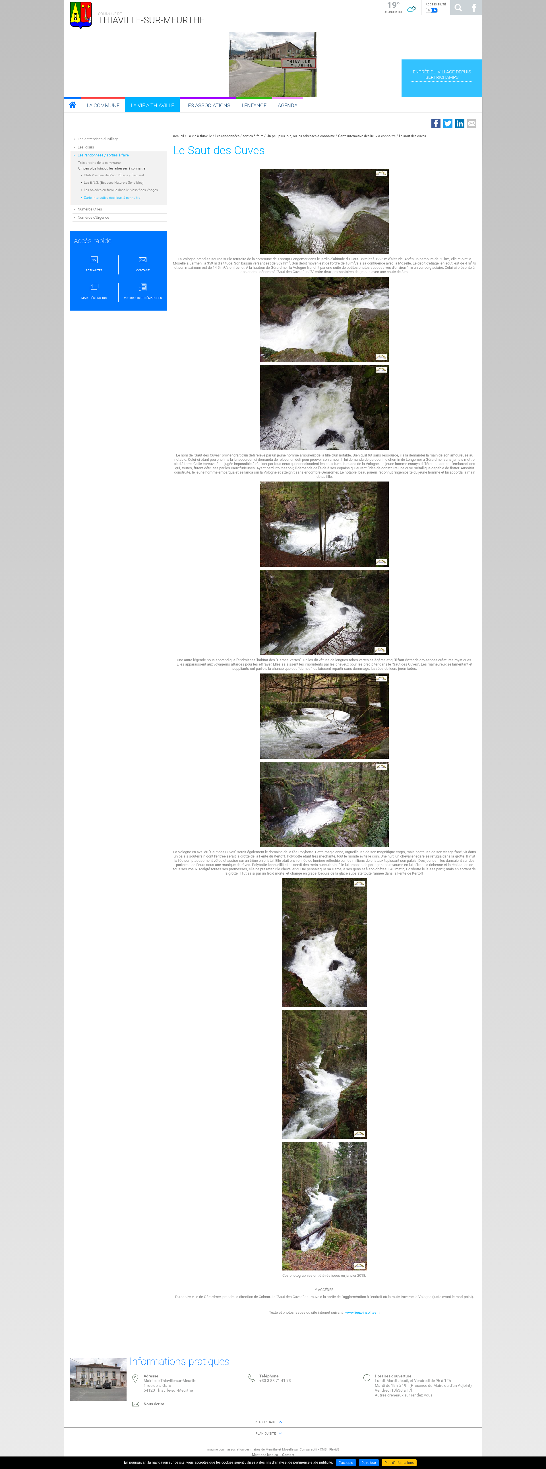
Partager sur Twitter (447, 123)
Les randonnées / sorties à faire (239, 136)
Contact (288, 1455)
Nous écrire (154, 1404)
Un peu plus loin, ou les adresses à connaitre (301, 136)
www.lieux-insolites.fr (362, 1312)
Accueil (178, 136)
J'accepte (346, 1463)
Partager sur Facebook (435, 123)
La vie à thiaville (199, 136)
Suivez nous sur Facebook (474, 7)
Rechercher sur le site (458, 7)
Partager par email (471, 123)
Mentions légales (265, 1455)
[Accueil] (72, 104)
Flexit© (334, 1449)
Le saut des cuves (412, 136)
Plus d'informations (399, 1463)
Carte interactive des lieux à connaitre (367, 136)
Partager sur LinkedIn (459, 123)
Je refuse (369, 1463)
